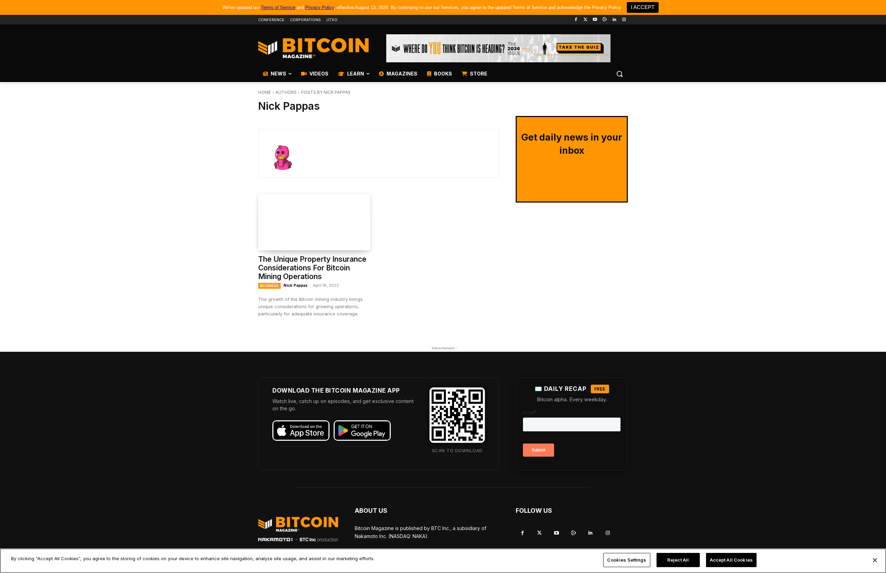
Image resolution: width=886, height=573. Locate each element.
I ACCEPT (642, 7)
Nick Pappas (295, 285)
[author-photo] (287, 153)
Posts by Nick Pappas (326, 92)
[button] (619, 73)
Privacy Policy (319, 7)
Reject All (678, 560)
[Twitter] (585, 20)
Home (264, 92)
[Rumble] (605, 20)
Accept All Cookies (731, 560)
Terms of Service (278, 7)
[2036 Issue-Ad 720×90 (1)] (498, 48)
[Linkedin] (614, 20)
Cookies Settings (626, 560)
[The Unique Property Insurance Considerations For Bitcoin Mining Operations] (314, 222)
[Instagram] (624, 20)
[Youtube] (595, 20)
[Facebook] (576, 20)
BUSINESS (269, 286)
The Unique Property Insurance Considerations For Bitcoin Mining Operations (312, 268)
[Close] (875, 560)
